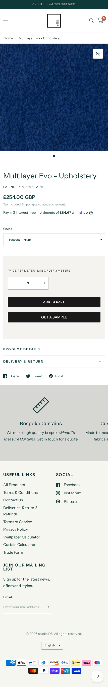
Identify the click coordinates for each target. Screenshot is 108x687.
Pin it (59, 376)
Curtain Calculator (19, 544)
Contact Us (13, 500)
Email (7, 597)
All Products (14, 484)
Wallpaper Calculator (21, 537)
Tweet (37, 376)
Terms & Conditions (20, 492)
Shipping (28, 204)
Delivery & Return (23, 361)
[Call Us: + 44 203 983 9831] (54, 4)
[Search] (91, 21)
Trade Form (13, 552)
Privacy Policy (15, 529)
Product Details (21, 349)
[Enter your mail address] (47, 606)
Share (14, 376)
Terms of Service (17, 521)
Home (8, 38)
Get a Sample (54, 317)
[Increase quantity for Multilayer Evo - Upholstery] (44, 283)
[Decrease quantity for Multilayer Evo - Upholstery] (12, 283)
